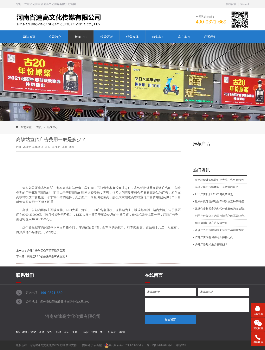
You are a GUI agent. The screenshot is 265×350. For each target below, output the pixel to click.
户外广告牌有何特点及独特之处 (214, 237)
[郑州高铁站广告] (68, 19)
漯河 (94, 332)
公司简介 (55, 37)
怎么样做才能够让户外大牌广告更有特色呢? (221, 179)
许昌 (41, 332)
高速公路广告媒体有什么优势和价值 (216, 187)
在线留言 (231, 4)
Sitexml (244, 4)
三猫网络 (84, 345)
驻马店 (112, 332)
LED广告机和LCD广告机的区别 (214, 194)
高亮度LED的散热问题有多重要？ (47, 256)
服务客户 (158, 37)
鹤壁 (33, 332)
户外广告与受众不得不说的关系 (46, 250)
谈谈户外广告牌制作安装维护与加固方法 (219, 230)
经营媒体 (132, 37)
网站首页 (29, 37)
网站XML (181, 345)
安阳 (50, 332)
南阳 (122, 332)
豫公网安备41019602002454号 (126, 345)
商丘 (102, 332)
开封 (58, 332)
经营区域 (106, 37)
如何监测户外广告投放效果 (211, 223)
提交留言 (170, 319)
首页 (39, 127)
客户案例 (184, 37)
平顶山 (76, 332)
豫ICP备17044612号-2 (159, 345)
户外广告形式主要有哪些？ (211, 244)
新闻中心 (80, 37)
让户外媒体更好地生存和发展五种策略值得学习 (223, 201)
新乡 (86, 332)
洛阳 (66, 332)
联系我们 (210, 37)
